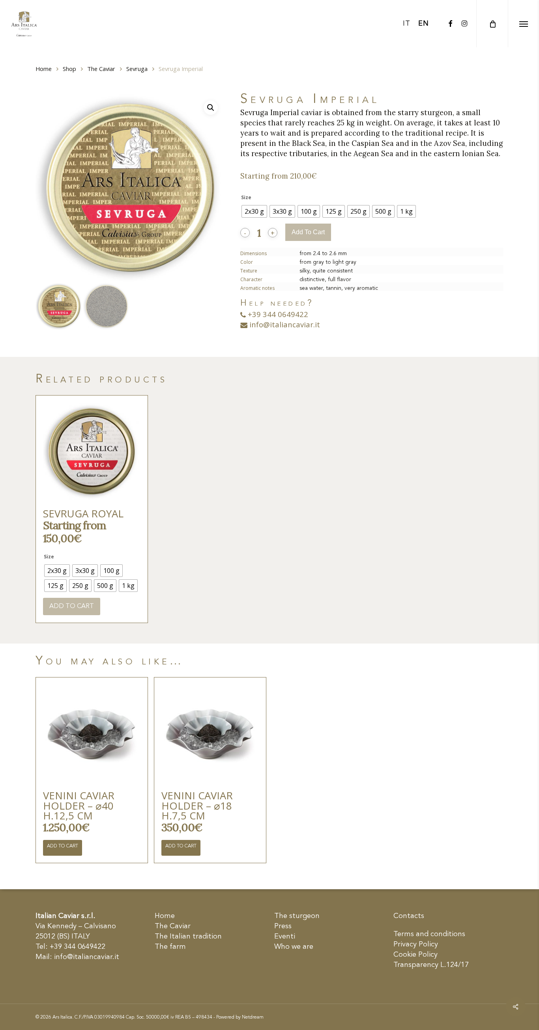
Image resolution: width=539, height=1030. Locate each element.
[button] (523, 23)
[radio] (254, 211)
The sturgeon (297, 916)
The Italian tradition (188, 936)
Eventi (284, 936)
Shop (69, 69)
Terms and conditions (429, 934)
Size (246, 197)
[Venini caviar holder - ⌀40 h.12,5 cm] (91, 733)
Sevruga (137, 69)
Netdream (253, 1017)
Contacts (408, 916)
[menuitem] (406, 23)
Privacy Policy (415, 944)
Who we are (293, 946)
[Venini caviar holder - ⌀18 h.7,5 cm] (209, 733)
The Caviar (101, 69)
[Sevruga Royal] (91, 451)
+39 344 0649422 (277, 314)
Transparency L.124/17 (431, 964)
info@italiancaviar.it (283, 324)
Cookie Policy (415, 954)
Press (283, 926)
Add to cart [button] (62, 846)
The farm (170, 946)
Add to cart (308, 232)
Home (44, 69)
